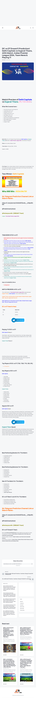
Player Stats (22, 608)
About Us (21, 601)
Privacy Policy (22, 610)
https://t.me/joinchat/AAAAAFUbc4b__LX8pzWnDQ (17, 203)
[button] (3, 28)
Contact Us (22, 603)
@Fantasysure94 (7, 213)
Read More (5, 684)
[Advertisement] (18, 6)
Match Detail (22, 606)
